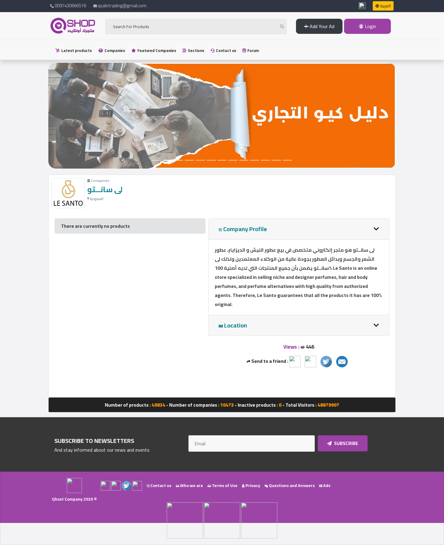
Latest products (76, 50)
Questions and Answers (291, 485)
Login (370, 26)
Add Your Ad (321, 26)
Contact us (225, 50)
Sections (195, 50)
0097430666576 (70, 5)
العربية (385, 6)
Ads (326, 485)
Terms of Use (224, 485)
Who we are (191, 485)
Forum (252, 50)
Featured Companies (156, 50)
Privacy (252, 485)
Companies (114, 50)
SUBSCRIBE (345, 443)
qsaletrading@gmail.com (122, 5)
